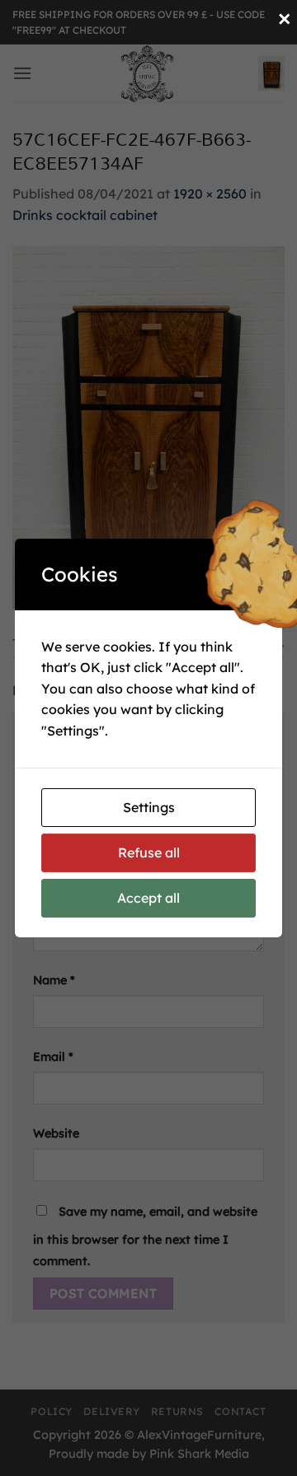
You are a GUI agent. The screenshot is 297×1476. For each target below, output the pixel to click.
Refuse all (149, 852)
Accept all (148, 898)
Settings (149, 807)
